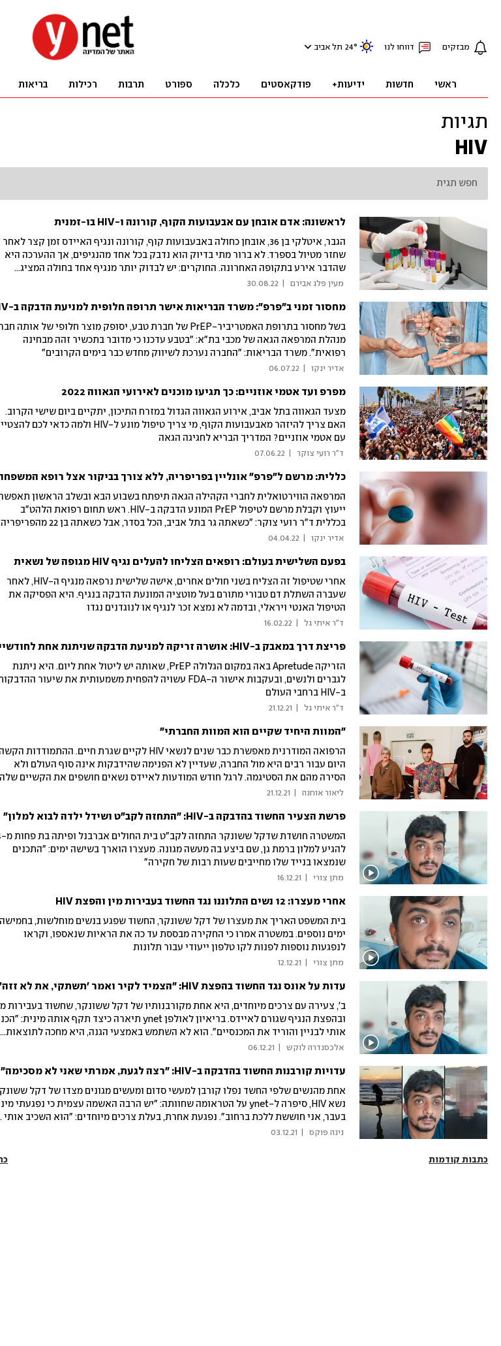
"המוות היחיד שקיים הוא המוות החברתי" (253, 732)
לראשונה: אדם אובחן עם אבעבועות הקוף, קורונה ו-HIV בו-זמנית (200, 222)
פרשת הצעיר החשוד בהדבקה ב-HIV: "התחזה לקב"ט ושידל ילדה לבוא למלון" (174, 817)
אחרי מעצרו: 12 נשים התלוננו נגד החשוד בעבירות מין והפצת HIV (200, 901)
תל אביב (328, 47)
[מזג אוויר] (366, 52)
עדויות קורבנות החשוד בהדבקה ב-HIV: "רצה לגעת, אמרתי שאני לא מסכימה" (173, 1071)
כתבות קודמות (458, 1160)
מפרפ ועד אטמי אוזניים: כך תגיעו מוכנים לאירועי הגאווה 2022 (203, 392)
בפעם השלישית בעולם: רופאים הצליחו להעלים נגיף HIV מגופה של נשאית (180, 562)
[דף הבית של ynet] (83, 59)
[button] (306, 46)
